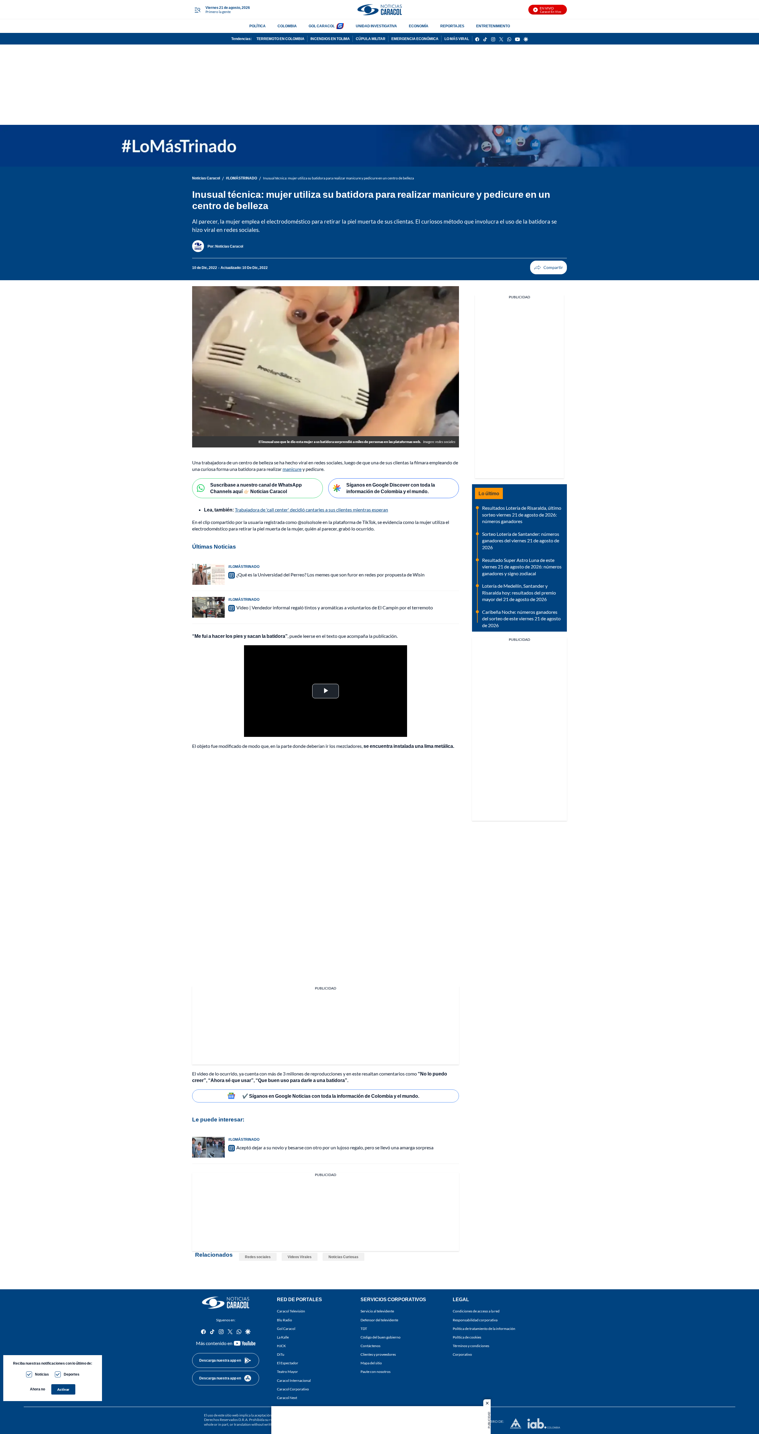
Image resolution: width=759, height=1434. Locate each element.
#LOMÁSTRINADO (241, 178)
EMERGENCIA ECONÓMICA (415, 38)
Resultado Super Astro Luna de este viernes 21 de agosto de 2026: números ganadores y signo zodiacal (522, 566)
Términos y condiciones (471, 1346)
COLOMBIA (287, 26)
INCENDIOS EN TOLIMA (330, 38)
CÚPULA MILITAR (370, 38)
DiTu (280, 1354)
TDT (364, 1328)
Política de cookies (467, 1337)
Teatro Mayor (287, 1371)
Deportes (71, 1374)
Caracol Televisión (291, 1311)
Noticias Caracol (206, 178)
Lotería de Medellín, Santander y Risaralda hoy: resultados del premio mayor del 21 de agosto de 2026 (519, 592)
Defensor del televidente (379, 1319)
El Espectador (287, 1363)
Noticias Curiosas (343, 1257)
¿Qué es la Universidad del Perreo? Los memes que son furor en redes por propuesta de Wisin (330, 574)
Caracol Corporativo (293, 1389)
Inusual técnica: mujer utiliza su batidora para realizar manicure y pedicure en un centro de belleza (338, 178)
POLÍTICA (257, 26)
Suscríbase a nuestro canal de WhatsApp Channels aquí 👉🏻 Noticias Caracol (256, 488)
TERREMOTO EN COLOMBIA (280, 38)
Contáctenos (370, 1346)
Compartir (548, 267)
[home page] (379, 10)
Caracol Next (287, 1397)
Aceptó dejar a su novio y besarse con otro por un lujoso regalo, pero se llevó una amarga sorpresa (334, 1147)
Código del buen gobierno (381, 1337)
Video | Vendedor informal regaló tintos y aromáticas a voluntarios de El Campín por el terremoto (334, 607)
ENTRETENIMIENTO (493, 26)
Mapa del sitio (371, 1363)
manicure (292, 469)
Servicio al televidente (377, 1311)
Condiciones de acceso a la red (476, 1311)
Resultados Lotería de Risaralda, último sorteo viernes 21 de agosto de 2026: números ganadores (521, 514)
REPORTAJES (452, 26)
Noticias (42, 1374)
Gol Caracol (286, 1328)
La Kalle (283, 1337)
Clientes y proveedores (378, 1354)
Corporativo (462, 1354)
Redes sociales (258, 1257)
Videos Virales (300, 1257)
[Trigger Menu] (197, 10)
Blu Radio (284, 1319)
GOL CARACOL (322, 26)
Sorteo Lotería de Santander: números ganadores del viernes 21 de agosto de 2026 (520, 540)
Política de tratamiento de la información (484, 1328)
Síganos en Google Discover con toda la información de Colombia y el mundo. (390, 488)
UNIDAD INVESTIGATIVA (376, 26)
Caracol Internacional (294, 1380)
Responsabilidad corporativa (475, 1319)
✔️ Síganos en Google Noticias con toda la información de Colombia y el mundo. (330, 1096)
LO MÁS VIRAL (456, 38)
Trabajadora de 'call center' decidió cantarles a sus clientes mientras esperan (311, 509)
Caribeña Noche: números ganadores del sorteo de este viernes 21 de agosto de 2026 (521, 618)
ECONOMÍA (418, 26)
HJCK (281, 1346)
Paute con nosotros (375, 1371)
